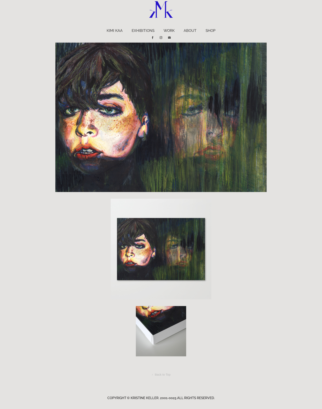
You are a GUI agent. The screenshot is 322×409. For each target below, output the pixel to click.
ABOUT (190, 30)
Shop (211, 30)
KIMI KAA (115, 30)
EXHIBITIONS (143, 30)
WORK (169, 30)
